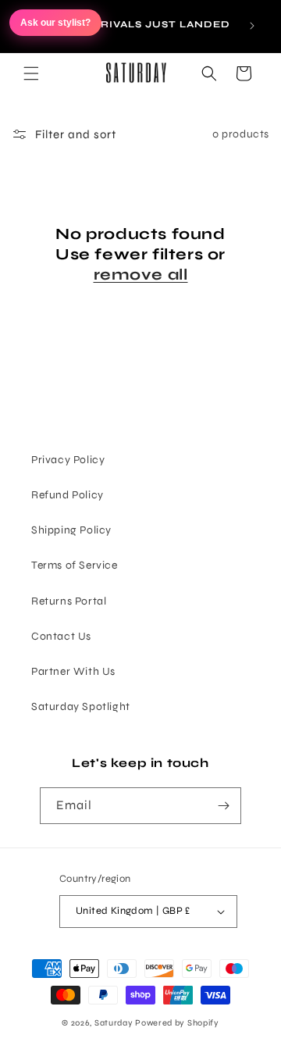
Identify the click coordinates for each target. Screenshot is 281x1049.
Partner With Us (73, 671)
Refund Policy (67, 494)
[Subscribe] (223, 805)
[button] (31, 73)
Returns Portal (68, 601)
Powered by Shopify (177, 1023)
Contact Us (61, 636)
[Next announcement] (252, 26)
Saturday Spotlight (80, 706)
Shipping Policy (71, 530)
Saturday (113, 1023)
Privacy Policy (68, 459)
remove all (141, 274)
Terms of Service (74, 565)
